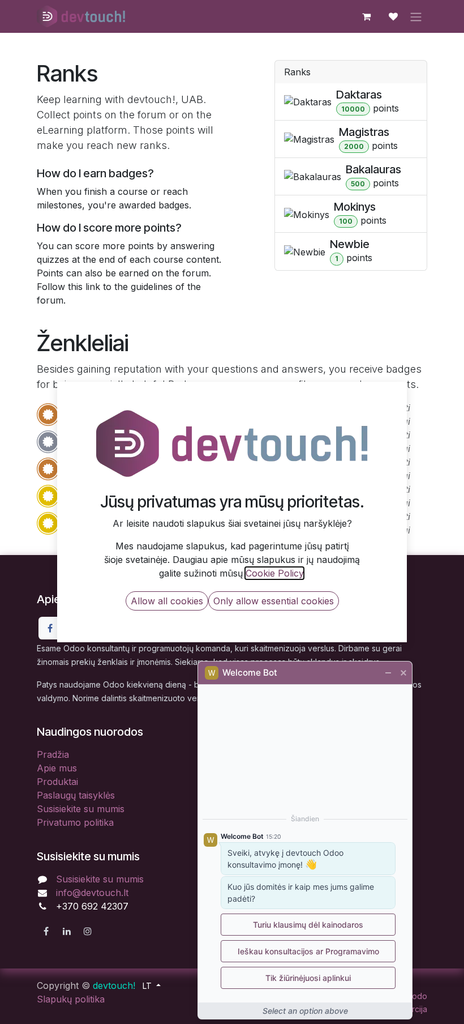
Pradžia (53, 754)
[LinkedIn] (67, 931)
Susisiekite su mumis (80, 808)
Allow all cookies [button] (167, 601)
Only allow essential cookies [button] (273, 601)
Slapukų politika (71, 999)
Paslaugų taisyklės (76, 795)
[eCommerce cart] (366, 16)
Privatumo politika (75, 822)
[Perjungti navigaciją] (416, 16)
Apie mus (57, 768)
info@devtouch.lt (92, 892)
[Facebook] (49, 628)
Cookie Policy (274, 573)
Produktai (57, 781)
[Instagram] (88, 931)
